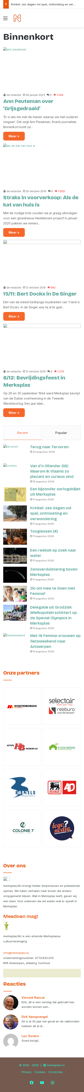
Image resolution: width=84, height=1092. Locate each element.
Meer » (14, 136)
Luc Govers (30, 1036)
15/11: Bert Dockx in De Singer (40, 294)
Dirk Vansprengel (35, 1017)
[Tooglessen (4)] (15, 537)
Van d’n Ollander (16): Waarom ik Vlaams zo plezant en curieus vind (52, 471)
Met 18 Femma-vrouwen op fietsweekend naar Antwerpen (55, 641)
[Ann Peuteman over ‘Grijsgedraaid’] (42, 69)
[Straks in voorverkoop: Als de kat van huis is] (42, 165)
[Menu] (5, 20)
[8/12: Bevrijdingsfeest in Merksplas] (42, 345)
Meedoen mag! (20, 916)
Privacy (26, 1072)
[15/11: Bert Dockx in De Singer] (42, 261)
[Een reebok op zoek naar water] (15, 556)
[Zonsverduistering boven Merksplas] (15, 575)
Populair (61, 433)
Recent (22, 433)
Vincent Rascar (33, 997)
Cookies (39, 1072)
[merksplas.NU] (17, 18)
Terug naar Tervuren (49, 447)
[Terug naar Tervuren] (15, 452)
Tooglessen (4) (44, 531)
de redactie (13, 95)
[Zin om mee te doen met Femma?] (15, 594)
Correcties (55, 1072)
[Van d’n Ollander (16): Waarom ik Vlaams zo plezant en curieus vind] (15, 471)
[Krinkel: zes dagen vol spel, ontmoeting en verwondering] (15, 513)
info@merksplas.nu (16, 952)
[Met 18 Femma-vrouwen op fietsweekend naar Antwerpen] (15, 641)
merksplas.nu (56, 1065)
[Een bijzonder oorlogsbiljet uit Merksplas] (15, 494)
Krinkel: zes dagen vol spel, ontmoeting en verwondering (50, 513)
